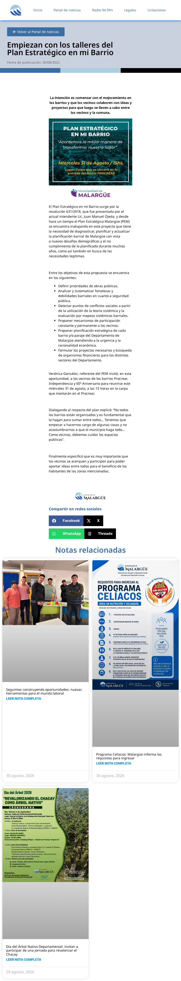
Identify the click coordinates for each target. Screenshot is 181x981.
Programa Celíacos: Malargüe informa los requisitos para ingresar (129, 756)
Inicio (37, 10)
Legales (130, 10)
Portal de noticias (67, 10)
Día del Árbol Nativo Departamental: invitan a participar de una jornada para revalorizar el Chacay (42, 950)
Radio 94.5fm (102, 10)
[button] (66, 520)
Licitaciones (157, 10)
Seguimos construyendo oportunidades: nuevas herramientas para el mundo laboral (44, 691)
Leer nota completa (23, 698)
